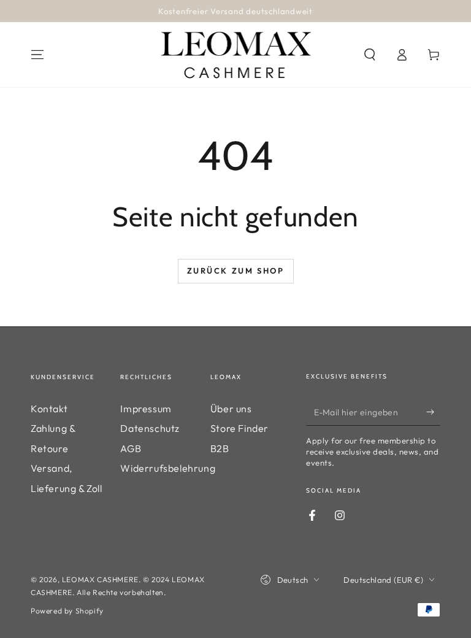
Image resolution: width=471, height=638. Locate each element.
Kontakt (49, 408)
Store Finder (239, 428)
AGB (130, 448)
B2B (219, 448)
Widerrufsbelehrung (167, 468)
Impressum (145, 408)
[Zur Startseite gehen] (236, 55)
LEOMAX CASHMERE (100, 579)
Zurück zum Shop (236, 270)
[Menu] (37, 54)
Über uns (231, 408)
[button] (370, 54)
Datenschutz (150, 428)
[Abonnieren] (433, 411)
